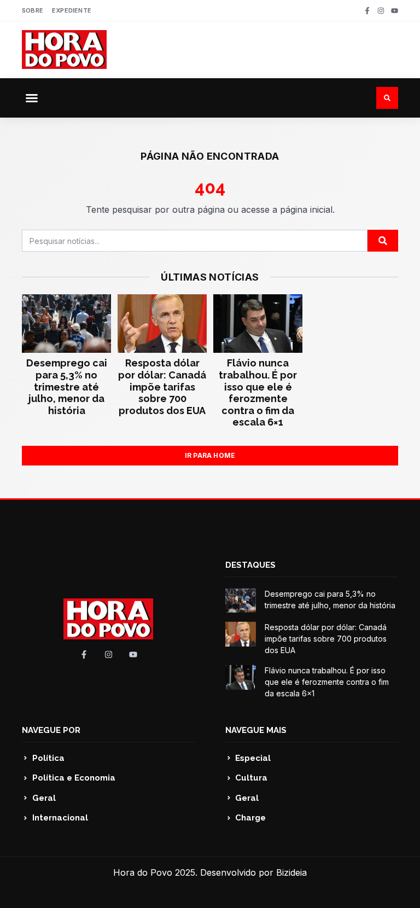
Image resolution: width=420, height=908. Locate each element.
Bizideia (291, 872)
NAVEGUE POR (51, 730)
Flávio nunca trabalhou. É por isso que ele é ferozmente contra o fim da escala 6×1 (258, 392)
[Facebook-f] (367, 10)
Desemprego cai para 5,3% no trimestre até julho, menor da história (66, 386)
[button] (32, 98)
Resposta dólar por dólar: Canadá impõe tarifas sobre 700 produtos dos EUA (162, 386)
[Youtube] (394, 10)
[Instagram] (380, 10)
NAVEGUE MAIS (256, 730)
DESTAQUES (250, 565)
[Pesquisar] (383, 241)
